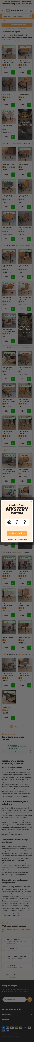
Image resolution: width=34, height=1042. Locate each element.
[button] (17, 519)
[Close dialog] (31, 501)
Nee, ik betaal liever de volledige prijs (16, 539)
